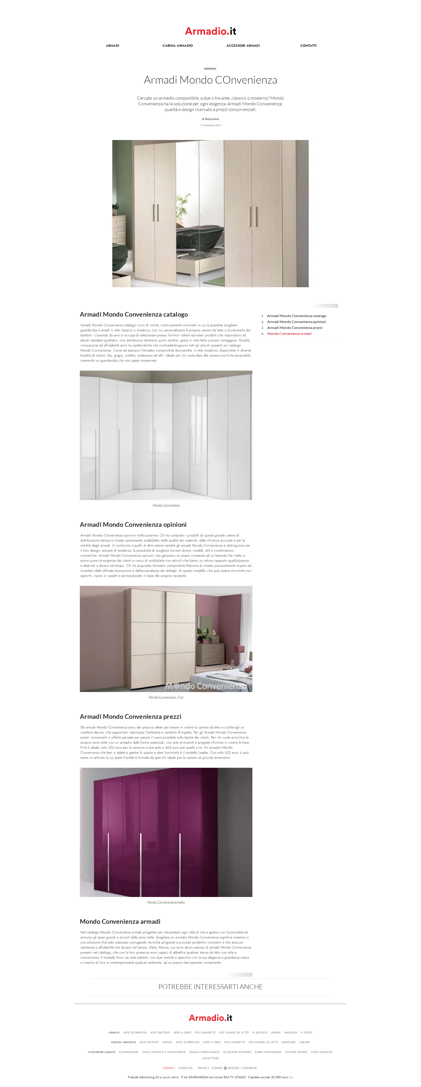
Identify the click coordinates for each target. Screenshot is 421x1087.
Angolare (289, 1042)
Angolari (290, 1033)
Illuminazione (129, 1052)
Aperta (167, 1042)
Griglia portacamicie (204, 1052)
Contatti (298, 46)
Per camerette (205, 1033)
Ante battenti (160, 1033)
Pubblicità (185, 1068)
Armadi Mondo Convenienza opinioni (296, 321)
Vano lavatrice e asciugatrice (164, 1052)
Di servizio (259, 1033)
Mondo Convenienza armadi (289, 333)
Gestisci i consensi (242, 1068)
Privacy (203, 1068)
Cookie (217, 1068)
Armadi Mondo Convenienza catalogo (296, 316)
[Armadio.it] (210, 30)
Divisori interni (296, 1052)
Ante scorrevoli (135, 1033)
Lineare (304, 1042)
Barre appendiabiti (268, 1052)
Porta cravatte (322, 1052)
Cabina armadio (170, 46)
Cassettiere (210, 1058)
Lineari (275, 1033)
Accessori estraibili (237, 1052)
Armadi (112, 45)
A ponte (306, 1033)
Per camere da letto (234, 1033)
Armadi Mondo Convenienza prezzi (294, 327)
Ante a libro (182, 1033)
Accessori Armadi (236, 46)
